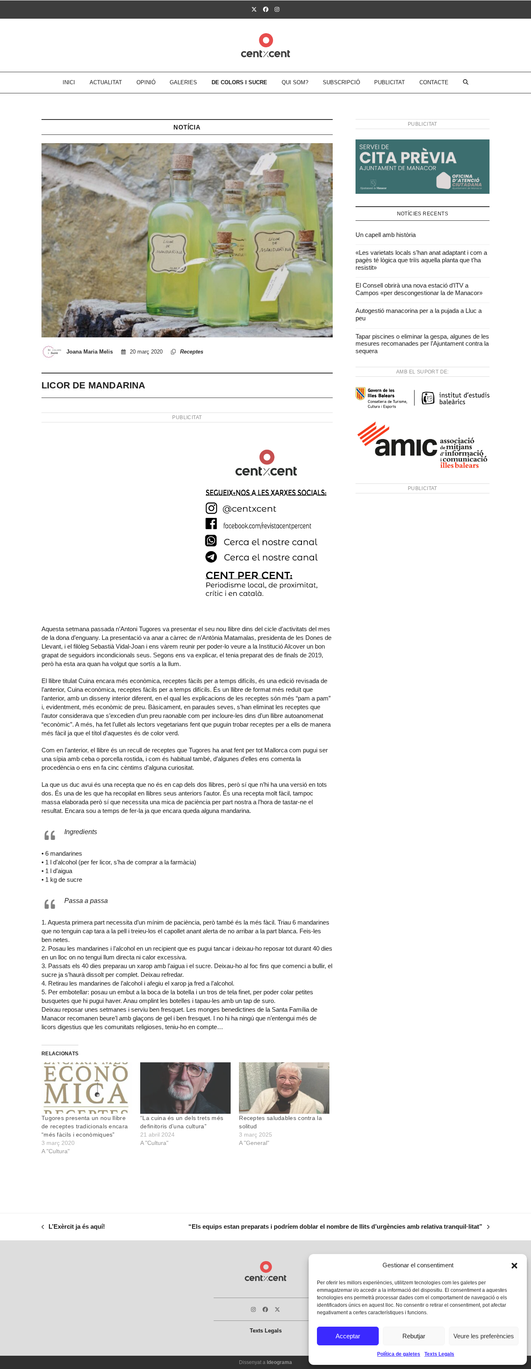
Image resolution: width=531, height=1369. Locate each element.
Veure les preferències (483, 1336)
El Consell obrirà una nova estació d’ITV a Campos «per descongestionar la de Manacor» (419, 289)
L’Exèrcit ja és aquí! (73, 1227)
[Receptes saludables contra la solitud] (284, 1088)
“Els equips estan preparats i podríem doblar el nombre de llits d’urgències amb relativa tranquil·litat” (335, 1227)
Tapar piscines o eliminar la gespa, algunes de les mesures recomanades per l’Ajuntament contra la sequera (422, 343)
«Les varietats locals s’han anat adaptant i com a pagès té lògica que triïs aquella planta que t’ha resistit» (421, 260)
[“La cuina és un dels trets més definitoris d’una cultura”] (185, 1088)
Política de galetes (398, 1354)
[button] (514, 1266)
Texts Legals (439, 1354)
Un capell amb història (386, 234)
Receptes (191, 352)
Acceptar (348, 1336)
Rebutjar (413, 1336)
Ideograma (279, 1362)
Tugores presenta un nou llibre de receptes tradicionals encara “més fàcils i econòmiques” (84, 1126)
